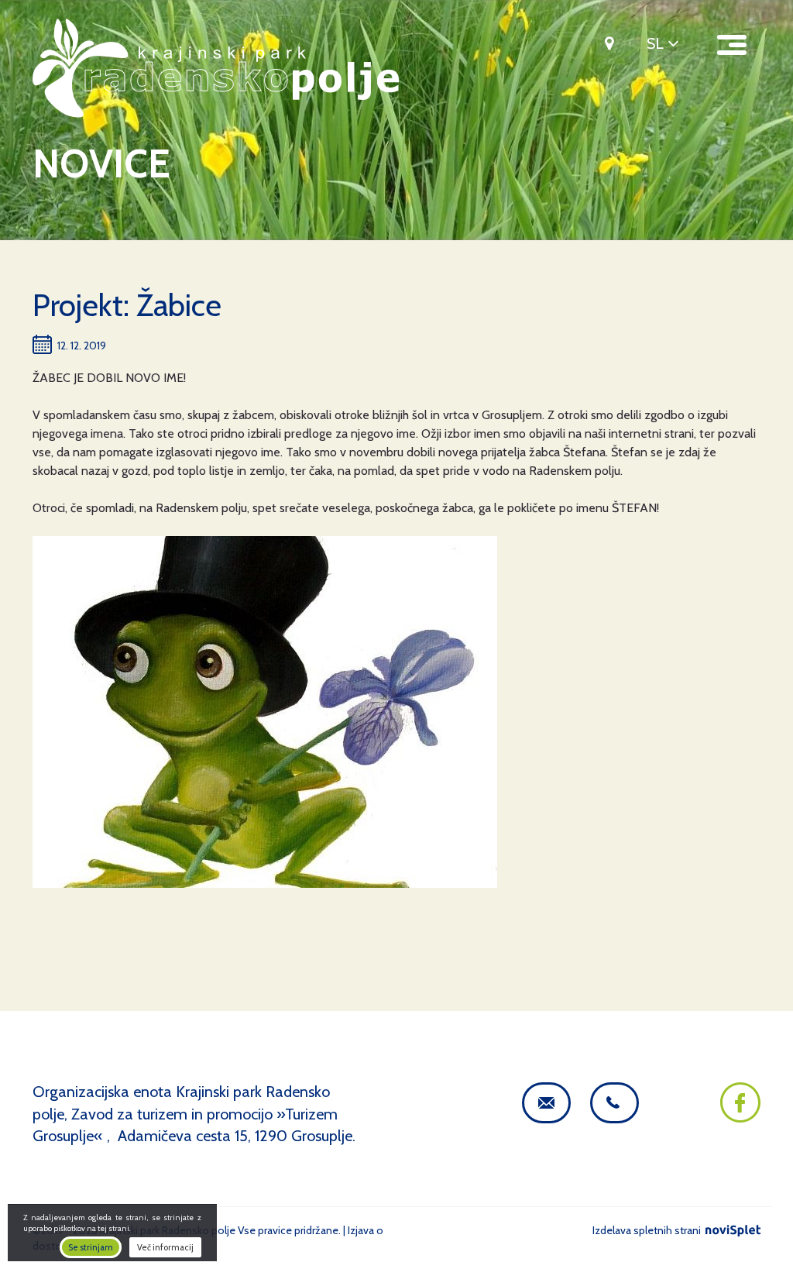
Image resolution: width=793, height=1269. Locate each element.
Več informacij (165, 1247)
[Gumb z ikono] (603, 42)
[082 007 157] (614, 1102)
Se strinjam (90, 1247)
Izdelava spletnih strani (647, 1230)
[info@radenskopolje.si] (546, 1102)
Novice (101, 163)
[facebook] (740, 1117)
